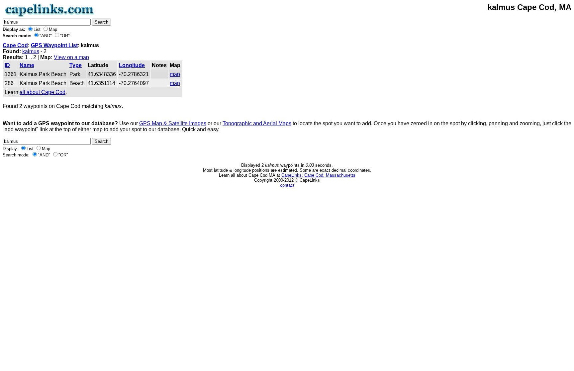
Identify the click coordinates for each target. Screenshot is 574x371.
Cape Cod (15, 45)
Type (75, 65)
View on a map (71, 57)
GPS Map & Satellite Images (172, 123)
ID (7, 65)
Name (27, 65)
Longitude (132, 65)
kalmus (30, 51)
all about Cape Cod (42, 92)
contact (287, 185)
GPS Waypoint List (54, 45)
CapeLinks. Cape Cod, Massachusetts (318, 175)
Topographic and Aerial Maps (257, 123)
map (175, 74)
